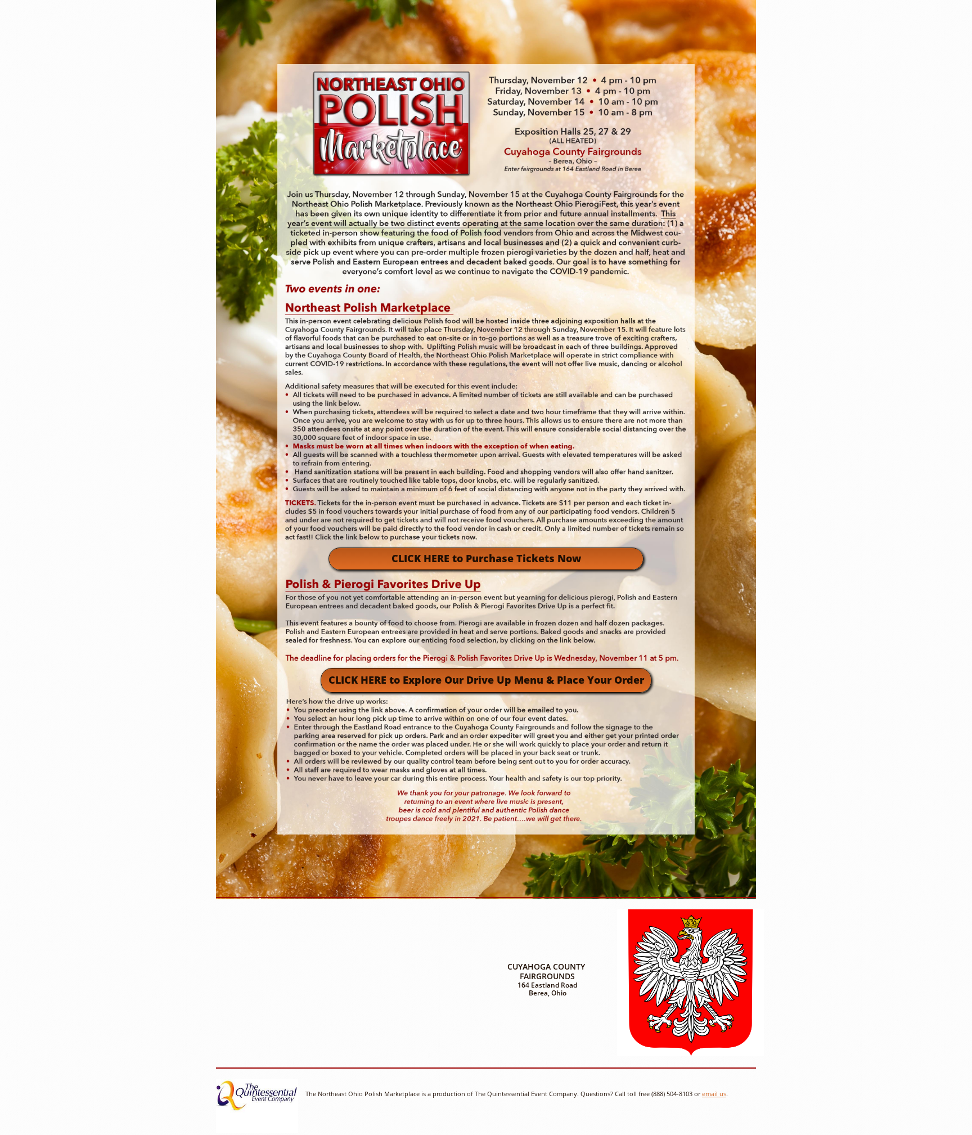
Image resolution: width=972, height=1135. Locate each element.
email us (714, 1093)
